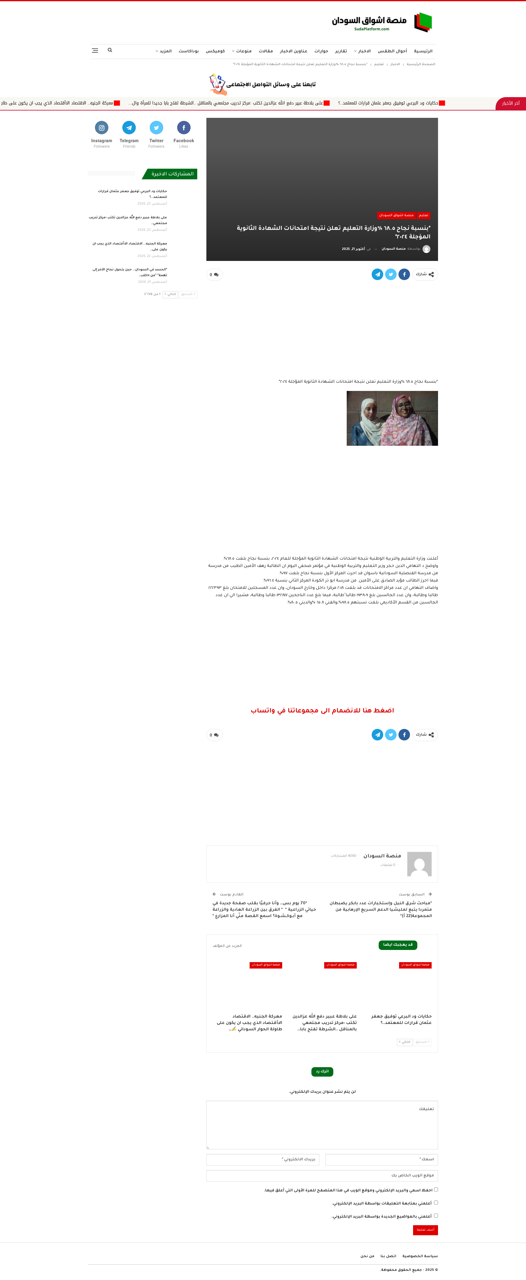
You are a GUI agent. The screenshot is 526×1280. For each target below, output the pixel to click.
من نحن (367, 1257)
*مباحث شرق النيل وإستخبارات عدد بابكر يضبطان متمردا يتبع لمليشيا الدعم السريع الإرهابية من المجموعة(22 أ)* (381, 910)
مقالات (266, 51)
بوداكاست (189, 51)
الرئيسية (423, 51)
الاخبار (364, 51)
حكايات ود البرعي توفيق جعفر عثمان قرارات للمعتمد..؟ (474, 103)
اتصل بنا (388, 1257)
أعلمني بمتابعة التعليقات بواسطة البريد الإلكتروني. (382, 1204)
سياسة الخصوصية (420, 1257)
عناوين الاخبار (293, 51)
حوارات (321, 51)
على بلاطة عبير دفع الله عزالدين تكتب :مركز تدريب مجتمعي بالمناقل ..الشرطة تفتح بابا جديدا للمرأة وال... (312, 103)
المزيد (166, 51)
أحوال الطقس (392, 51)
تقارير (341, 51)
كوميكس (215, 51)
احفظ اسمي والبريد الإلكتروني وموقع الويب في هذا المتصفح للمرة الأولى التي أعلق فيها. (348, 1191)
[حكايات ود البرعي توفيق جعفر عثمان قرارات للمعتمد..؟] (397, 986)
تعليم (423, 215)
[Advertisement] (203, 21)
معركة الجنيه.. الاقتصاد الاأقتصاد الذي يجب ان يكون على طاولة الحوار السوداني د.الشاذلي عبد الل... (103, 103)
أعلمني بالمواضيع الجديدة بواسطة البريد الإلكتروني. (381, 1217)
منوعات (244, 51)
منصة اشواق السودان (396, 215)
